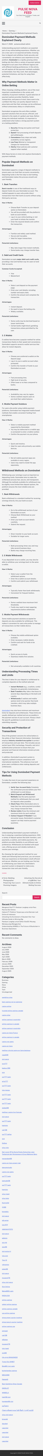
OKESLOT (5, 1388)
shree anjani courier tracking (12, 1317)
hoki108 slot (6, 1397)
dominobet (6, 710)
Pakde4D (5, 1379)
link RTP (5, 1225)
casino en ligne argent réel (11, 1163)
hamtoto (5, 1125)
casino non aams (8, 1041)
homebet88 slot (7, 1401)
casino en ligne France (10, 1033)
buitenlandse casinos (9, 1370)
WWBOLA (5, 1393)
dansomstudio (7, 1167)
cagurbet (5, 1428)
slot (3, 1072)
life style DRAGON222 (10, 1357)
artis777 (5, 1081)
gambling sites (7, 997)
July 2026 (5, 949)
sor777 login (6, 1077)
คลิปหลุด (5, 1340)
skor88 (4, 1247)
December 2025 (7, 966)
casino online (6, 1006)
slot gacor (5, 1059)
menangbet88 (7, 1158)
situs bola (5, 1198)
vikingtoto (5, 1264)
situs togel (6, 1194)
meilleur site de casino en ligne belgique (16, 1050)
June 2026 (5, 952)
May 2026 (5, 954)
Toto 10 (4, 1260)
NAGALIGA (6, 1295)
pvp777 (4, 1064)
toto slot (5, 1256)
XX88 (4, 1207)
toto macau (6, 1090)
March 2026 (6, 959)
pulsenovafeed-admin (22, 44)
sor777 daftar (7, 1134)
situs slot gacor (7, 1282)
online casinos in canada (10, 1024)
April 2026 (6, 957)
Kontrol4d (5, 1203)
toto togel (5, 1348)
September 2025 (8, 968)
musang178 (6, 1278)
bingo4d (5, 1419)
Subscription (34, 3)
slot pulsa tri (6, 1251)
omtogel (5, 1331)
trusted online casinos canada (12, 1011)
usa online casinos (8, 1313)
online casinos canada (9, 1309)
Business (5, 980)
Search (4, 893)
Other (4, 987)
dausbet (5, 1423)
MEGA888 (5, 1375)
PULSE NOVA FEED (27, 11)
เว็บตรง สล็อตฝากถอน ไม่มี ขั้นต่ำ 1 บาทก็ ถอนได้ (17, 1410)
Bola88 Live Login (8, 1366)
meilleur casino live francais (12, 1112)
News (4, 985)
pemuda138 (6, 1181)
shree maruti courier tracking (12, 1322)
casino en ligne (7, 1046)
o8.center (5, 1220)
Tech (3, 989)
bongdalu (5, 1211)
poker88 (5, 1269)
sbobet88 (5, 1108)
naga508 (5, 1055)
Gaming (4, 873)
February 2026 (7, 961)
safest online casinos (9, 1304)
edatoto (4, 1238)
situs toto (5, 1147)
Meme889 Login (7, 1291)
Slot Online (6, 1286)
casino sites (6, 1015)
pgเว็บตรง (5, 1406)
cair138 (4, 1130)
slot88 (4, 1353)
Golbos (4, 1143)
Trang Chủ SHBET (8, 1362)
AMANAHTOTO (7, 1229)
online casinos (7, 1300)
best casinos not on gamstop (12, 1002)
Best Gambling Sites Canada (12, 1384)
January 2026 (6, 964)
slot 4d (4, 1242)
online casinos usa (8, 1326)
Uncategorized (7, 992)
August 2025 (6, 971)
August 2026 (6, 947)
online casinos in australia (11, 1019)
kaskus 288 (6, 1068)
